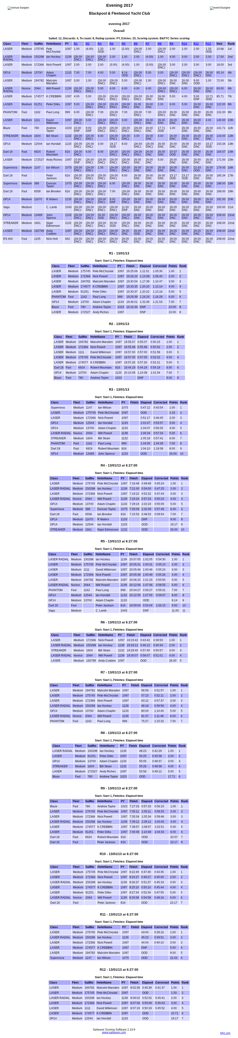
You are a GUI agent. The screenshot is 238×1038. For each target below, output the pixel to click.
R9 (171, 43)
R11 (196, 43)
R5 (124, 43)
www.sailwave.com (114, 1032)
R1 (76, 43)
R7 (147, 43)
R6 (136, 43)
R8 (160, 43)
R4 (111, 43)
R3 (100, 43)
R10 (184, 43)
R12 (208, 43)
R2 (87, 43)
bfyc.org (225, 1033)
